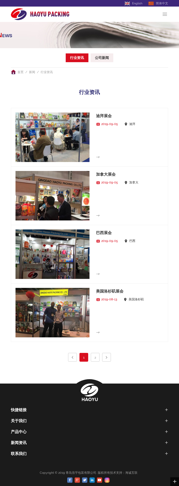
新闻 (32, 72)
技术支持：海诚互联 (124, 472)
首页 (20, 72)
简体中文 (162, 3)
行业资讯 (77, 58)
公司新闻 (102, 58)
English (137, 3)
